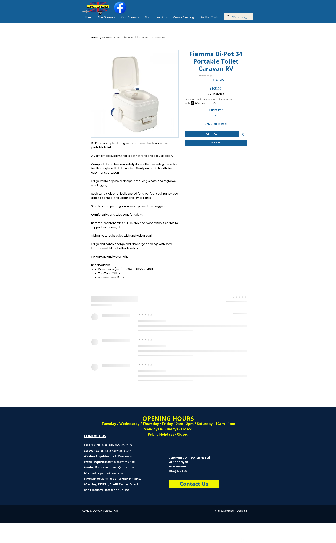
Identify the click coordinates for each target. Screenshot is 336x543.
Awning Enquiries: (111, 467)
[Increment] (221, 116)
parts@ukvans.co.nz (124, 456)
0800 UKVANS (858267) (117, 445)
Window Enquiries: (97, 456)
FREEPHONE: (93, 445)
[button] (245, 17)
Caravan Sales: (98, 451)
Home (95, 38)
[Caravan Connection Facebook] (241, 540)
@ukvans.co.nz (121, 451)
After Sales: (92, 473)
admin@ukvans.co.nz (121, 462)
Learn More (212, 103)
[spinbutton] (216, 116)
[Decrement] (210, 116)
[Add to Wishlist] (244, 134)
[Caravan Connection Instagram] (248, 540)
